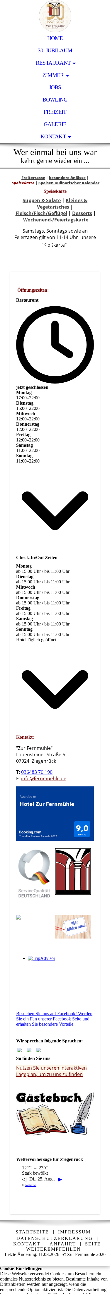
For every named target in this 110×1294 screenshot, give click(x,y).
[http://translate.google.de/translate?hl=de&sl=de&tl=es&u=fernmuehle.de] (38, 1050)
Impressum (74, 1231)
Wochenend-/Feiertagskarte (55, 219)
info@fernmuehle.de (43, 778)
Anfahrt (63, 1243)
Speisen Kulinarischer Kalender (68, 182)
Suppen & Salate (42, 200)
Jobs (55, 87)
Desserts (82, 213)
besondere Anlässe (67, 177)
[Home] (19, 1050)
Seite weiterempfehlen (63, 1246)
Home (55, 38)
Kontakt (53, 136)
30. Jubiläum (55, 50)
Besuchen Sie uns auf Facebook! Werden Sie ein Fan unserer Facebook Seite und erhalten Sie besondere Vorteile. (54, 1019)
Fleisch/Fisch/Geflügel (41, 213)
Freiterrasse (33, 177)
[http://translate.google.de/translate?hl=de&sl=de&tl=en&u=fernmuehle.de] (29, 1050)
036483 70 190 (37, 772)
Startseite (32, 1231)
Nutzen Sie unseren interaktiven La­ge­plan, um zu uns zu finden (51, 1071)
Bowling (55, 100)
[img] (55, 16)
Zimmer (53, 75)
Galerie (55, 124)
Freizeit (55, 112)
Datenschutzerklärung (54, 1238)
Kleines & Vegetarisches (62, 203)
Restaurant (53, 63)
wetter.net (30, 1185)
